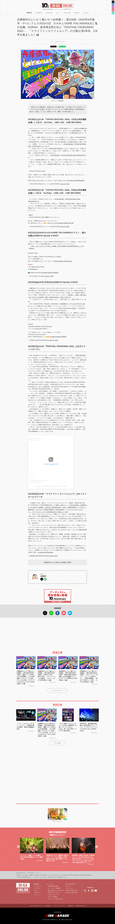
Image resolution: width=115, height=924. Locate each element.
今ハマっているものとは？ (55, 899)
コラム (58, 12)
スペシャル (67, 12)
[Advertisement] (57, 633)
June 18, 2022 (65, 184)
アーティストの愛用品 (54, 888)
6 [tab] (64, 866)
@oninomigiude (58, 261)
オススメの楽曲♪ (52, 896)
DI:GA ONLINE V (70, 884)
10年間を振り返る (53, 886)
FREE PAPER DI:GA (71, 890)
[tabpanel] (32, 850)
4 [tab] (59, 866)
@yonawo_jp (34, 269)
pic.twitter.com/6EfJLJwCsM (65, 223)
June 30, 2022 (53, 556)
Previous (18, 846)
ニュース (85, 12)
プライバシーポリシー (59, 905)
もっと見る (57, 743)
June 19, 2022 (65, 226)
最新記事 (29, 12)
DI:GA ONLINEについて (36, 905)
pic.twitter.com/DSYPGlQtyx (58, 336)
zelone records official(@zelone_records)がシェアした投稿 (51, 486)
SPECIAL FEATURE (71, 892)
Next (96, 846)
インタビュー (39, 12)
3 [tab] (56, 866)
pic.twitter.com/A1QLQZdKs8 (49, 272)
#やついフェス (36, 180)
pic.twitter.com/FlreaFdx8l (45, 552)
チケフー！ (68, 886)
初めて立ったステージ (54, 892)
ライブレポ (49, 12)
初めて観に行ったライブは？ (56, 890)
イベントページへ (57, 690)
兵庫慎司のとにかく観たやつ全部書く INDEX (57, 562)
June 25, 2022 (53, 340)
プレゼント (77, 12)
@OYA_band (68, 261)
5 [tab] (61, 866)
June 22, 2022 (49, 276)
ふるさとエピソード (53, 894)
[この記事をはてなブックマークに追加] (70, 614)
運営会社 (48, 905)
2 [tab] (54, 866)
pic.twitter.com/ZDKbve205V (76, 180)
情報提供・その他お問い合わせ (77, 905)
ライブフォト (69, 888)
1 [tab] (51, 866)
